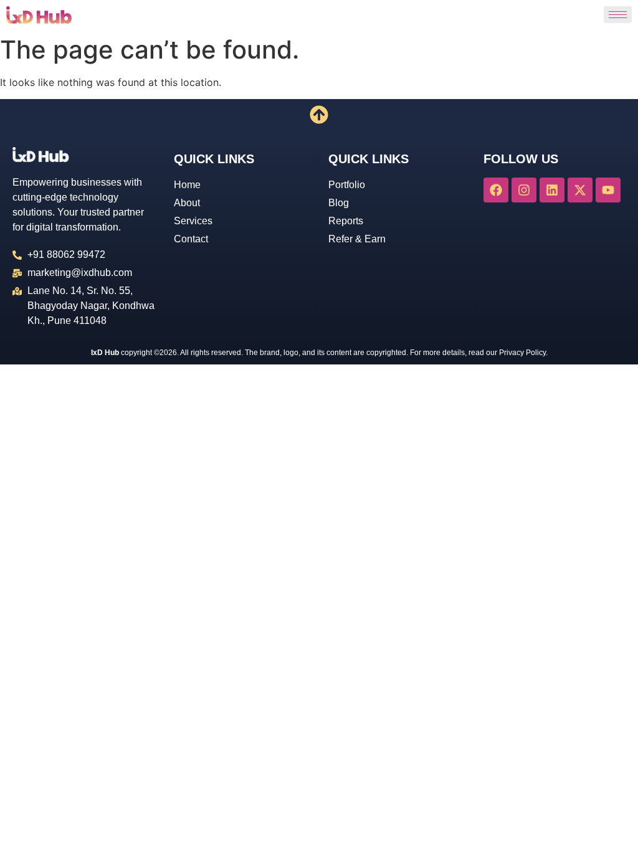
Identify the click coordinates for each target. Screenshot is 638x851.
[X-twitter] (580, 190)
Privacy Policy (522, 352)
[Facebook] (495, 190)
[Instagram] (524, 190)
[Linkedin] (552, 190)
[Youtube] (608, 190)
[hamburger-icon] (618, 14)
